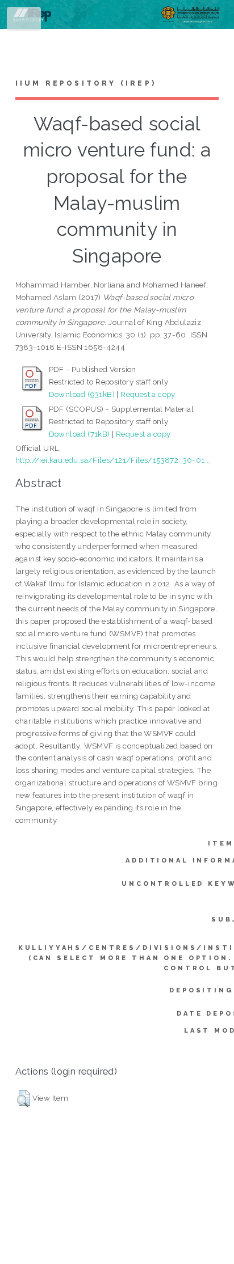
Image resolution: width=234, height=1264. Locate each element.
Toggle (24, 21)
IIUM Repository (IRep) (85, 83)
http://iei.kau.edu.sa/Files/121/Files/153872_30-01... (113, 459)
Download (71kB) (79, 433)
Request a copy (148, 394)
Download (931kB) (82, 394)
